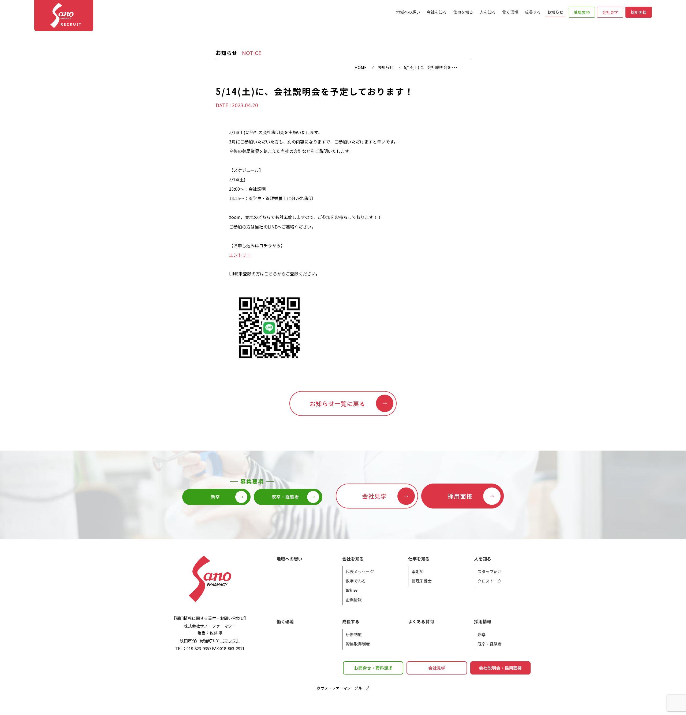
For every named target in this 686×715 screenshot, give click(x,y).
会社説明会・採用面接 (500, 668)
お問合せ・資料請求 (373, 668)
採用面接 (639, 12)
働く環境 (510, 12)
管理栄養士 (422, 581)
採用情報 (482, 621)
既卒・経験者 (490, 644)
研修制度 (354, 634)
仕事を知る (463, 12)
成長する (533, 12)
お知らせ (555, 12)
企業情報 (354, 599)
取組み (352, 590)
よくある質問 (421, 621)
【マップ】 (230, 640)
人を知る (488, 12)
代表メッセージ (360, 571)
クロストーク (490, 581)
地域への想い (408, 12)
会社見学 (610, 12)
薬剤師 (418, 571)
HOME (361, 67)
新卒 (482, 634)
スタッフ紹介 (490, 571)
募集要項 (582, 12)
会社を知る (437, 12)
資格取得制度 (358, 644)
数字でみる (356, 581)
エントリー (240, 255)
